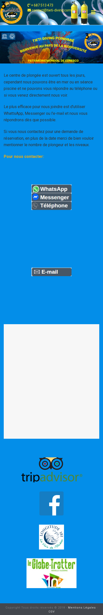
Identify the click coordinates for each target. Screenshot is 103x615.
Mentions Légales (82, 607)
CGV (51, 611)
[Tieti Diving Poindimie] (11, 12)
